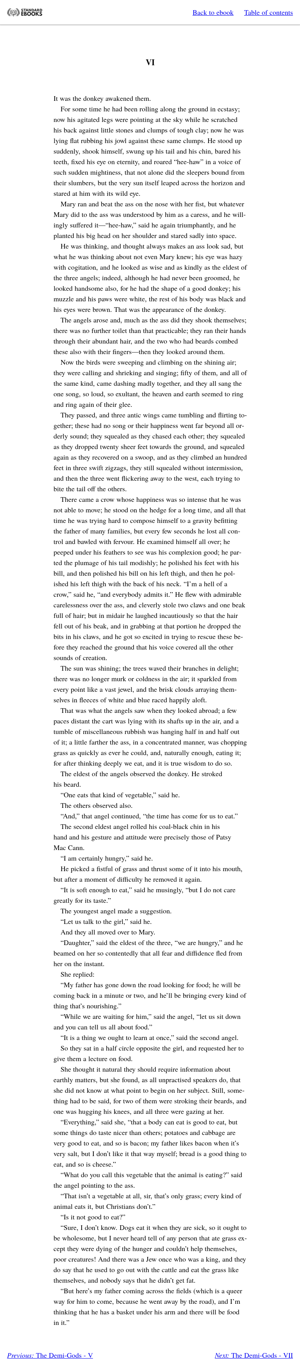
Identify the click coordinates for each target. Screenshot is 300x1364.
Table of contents (268, 12)
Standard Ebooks (24, 12)
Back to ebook (213, 12)
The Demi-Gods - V (50, 1355)
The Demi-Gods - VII (254, 1355)
